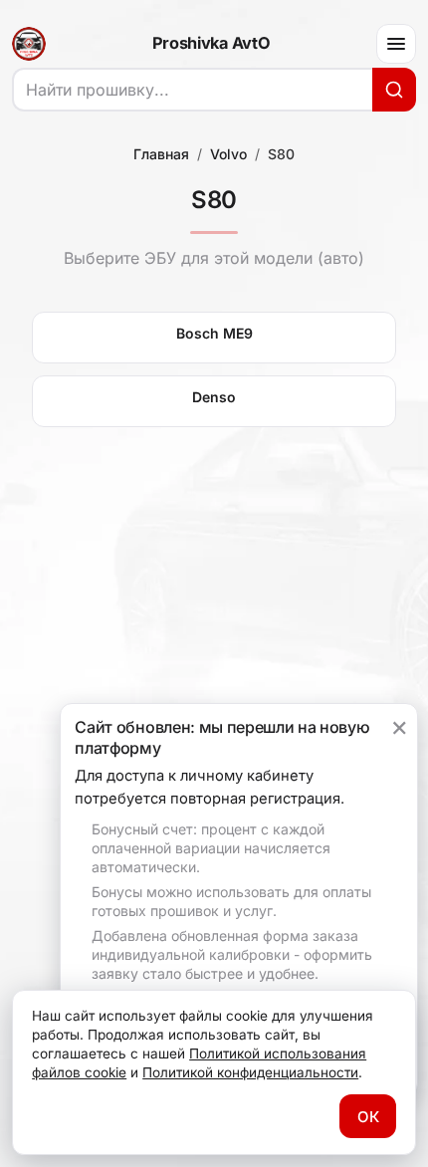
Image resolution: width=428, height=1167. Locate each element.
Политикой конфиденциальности (250, 1072)
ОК (368, 1116)
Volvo (228, 153)
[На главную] (29, 44)
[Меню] (396, 44)
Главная (161, 153)
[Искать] (394, 90)
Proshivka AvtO (211, 44)
